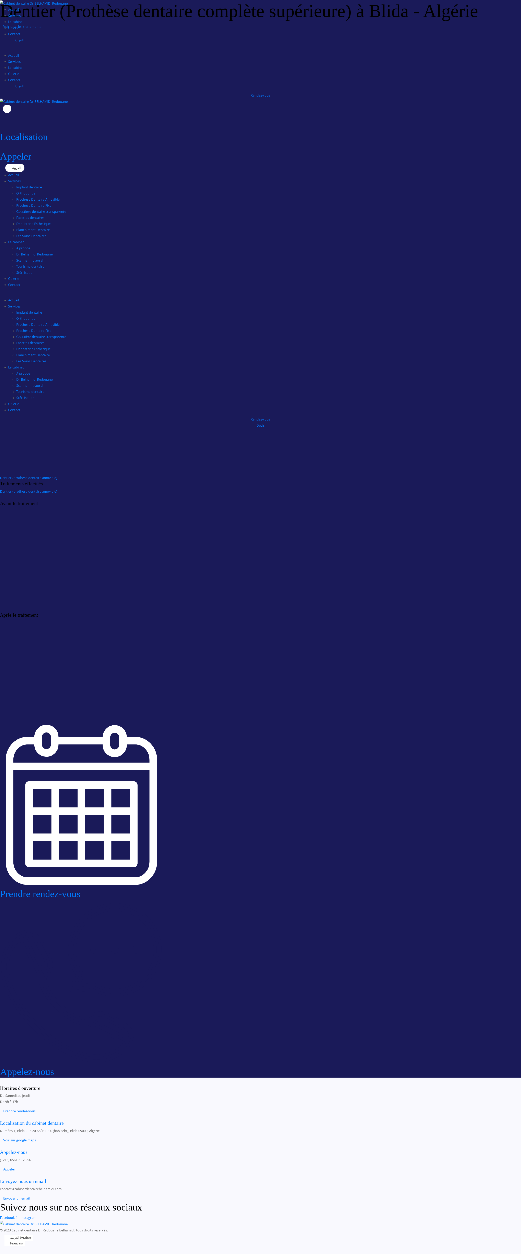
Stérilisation (25, 272)
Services (14, 15)
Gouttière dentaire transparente (41, 211)
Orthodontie (25, 193)
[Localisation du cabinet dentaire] (1, 1117)
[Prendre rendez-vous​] (81, 885)
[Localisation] (1, 128)
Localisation (24, 136)
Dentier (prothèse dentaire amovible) (28, 478)
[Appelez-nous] (81, 1063)
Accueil (13, 9)
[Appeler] (1, 147)
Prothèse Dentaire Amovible (38, 199)
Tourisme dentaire (30, 266)
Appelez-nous (27, 1071)
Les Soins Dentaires (31, 236)
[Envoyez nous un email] (1, 1175)
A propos (23, 248)
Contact (14, 34)
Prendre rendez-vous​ (40, 893)
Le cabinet (16, 22)
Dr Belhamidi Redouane (34, 254)
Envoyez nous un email (23, 1181)
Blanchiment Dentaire (33, 230)
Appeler (15, 156)
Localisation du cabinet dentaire (32, 1123)
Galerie (13, 28)
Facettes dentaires (30, 217)
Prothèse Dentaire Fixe (33, 205)
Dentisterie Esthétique (33, 224)
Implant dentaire (29, 187)
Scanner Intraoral (29, 260)
